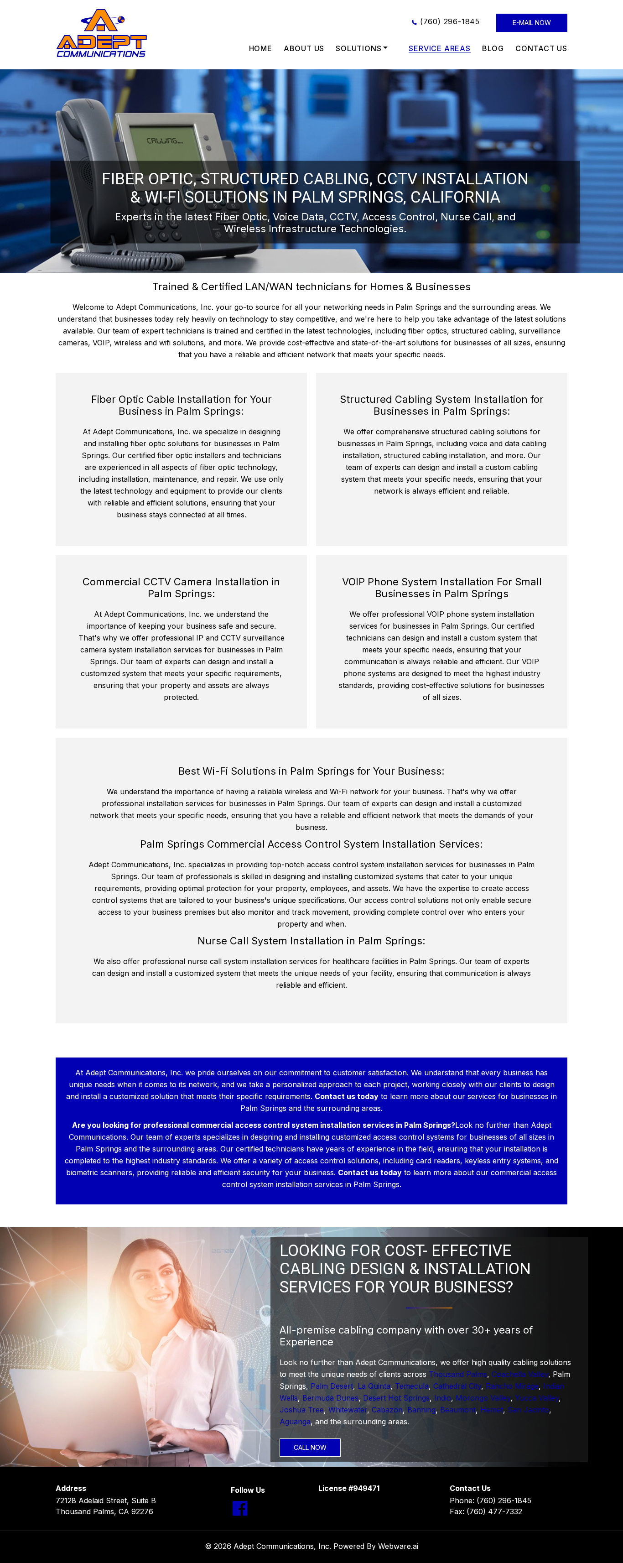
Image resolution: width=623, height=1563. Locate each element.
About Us (304, 48)
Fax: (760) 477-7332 (486, 1511)
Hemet (491, 1409)
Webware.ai (398, 1546)
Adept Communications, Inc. (282, 1546)
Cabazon (387, 1409)
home (260, 48)
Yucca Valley (537, 1397)
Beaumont (458, 1409)
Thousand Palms (458, 1374)
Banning (421, 1409)
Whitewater (347, 1409)
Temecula (412, 1386)
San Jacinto (528, 1409)
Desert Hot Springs (396, 1397)
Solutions (358, 48)
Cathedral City (457, 1386)
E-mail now (532, 22)
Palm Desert (332, 1386)
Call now (310, 1447)
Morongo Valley (483, 1397)
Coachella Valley (520, 1374)
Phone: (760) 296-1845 (490, 1500)
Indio (442, 1397)
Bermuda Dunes (330, 1397)
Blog (493, 48)
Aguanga (295, 1421)
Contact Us (541, 48)
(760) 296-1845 (450, 21)
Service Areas (439, 48)
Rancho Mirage (512, 1386)
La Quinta (374, 1386)
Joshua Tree (302, 1409)
